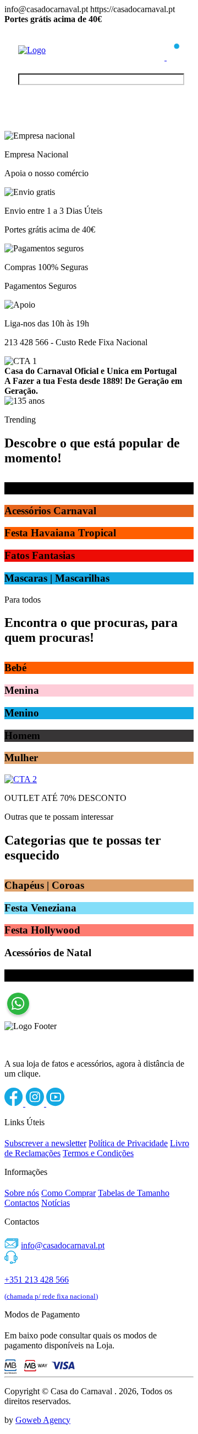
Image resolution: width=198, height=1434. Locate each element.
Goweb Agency (42, 1420)
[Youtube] (55, 1103)
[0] (173, 57)
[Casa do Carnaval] (62, 50)
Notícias (55, 1203)
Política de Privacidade (128, 1143)
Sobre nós (21, 1193)
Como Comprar (68, 1193)
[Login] (159, 57)
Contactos (21, 1203)
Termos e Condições (98, 1153)
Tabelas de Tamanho (133, 1193)
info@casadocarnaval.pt (63, 1245)
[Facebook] (14, 1103)
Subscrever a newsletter (45, 1143)
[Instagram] (35, 1103)
